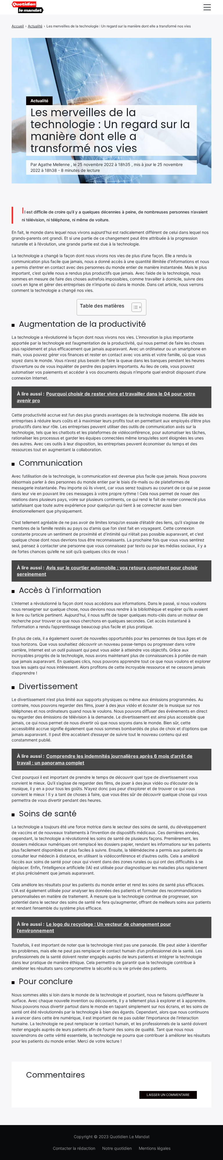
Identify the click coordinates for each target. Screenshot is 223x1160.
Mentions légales (154, 1148)
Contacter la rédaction (74, 1148)
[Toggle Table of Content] (133, 307)
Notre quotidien (117, 1148)
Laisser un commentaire (168, 1095)
